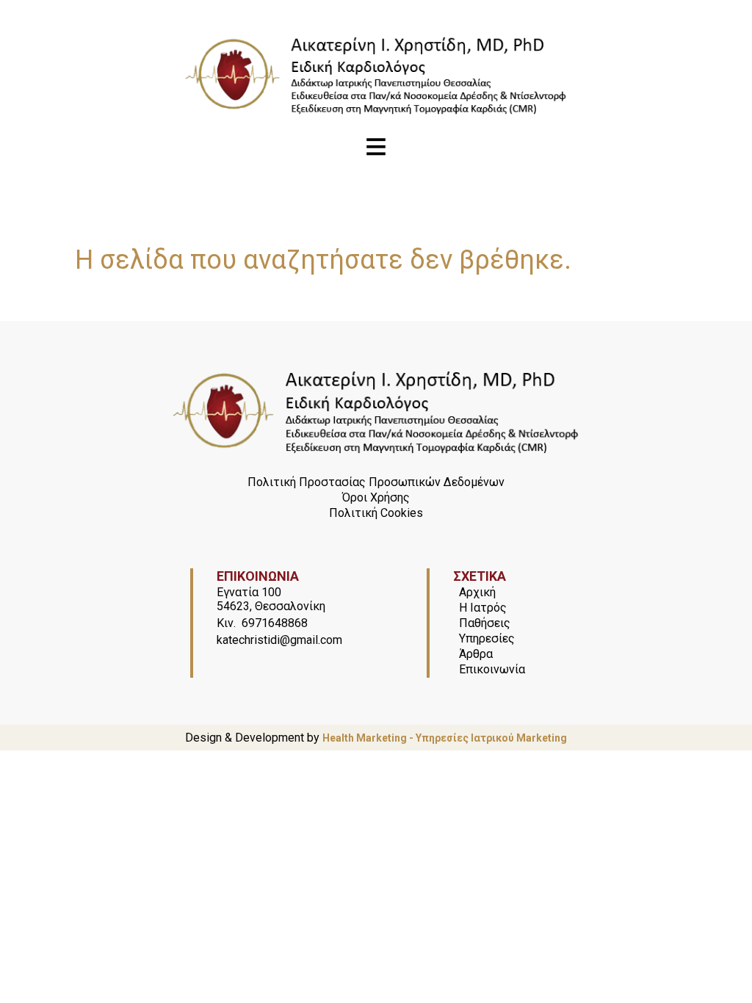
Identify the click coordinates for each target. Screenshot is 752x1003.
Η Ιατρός (483, 608)
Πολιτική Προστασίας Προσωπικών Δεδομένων (376, 482)
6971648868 (275, 623)
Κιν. (226, 623)
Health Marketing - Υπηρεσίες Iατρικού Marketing (444, 738)
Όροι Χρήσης (376, 497)
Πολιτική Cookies (376, 513)
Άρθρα (476, 654)
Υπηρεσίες (487, 638)
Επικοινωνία (492, 669)
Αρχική (477, 592)
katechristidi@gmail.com (279, 640)
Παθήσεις (484, 623)
